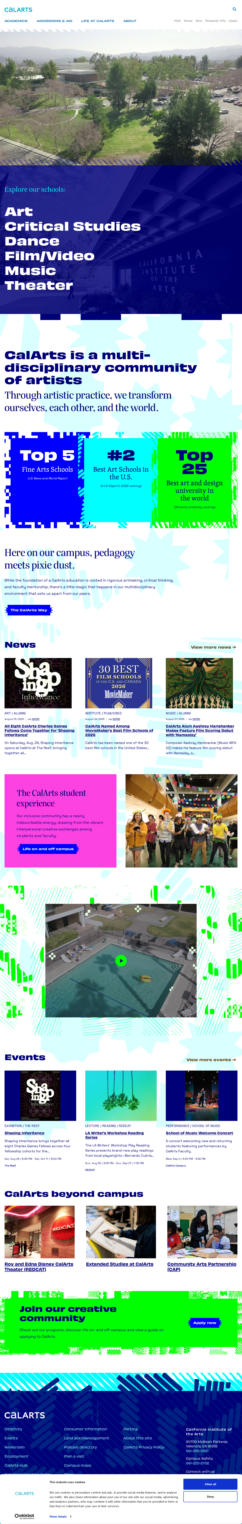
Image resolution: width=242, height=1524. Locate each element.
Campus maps (77, 1465)
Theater (39, 287)
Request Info (215, 21)
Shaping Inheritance (24, 1133)
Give (199, 21)
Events (11, 1438)
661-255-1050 (197, 1451)
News (188, 21)
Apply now (204, 1323)
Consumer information (85, 1429)
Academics (16, 21)
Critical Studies (73, 228)
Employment (17, 1456)
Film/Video (50, 257)
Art (19, 213)
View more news (211, 647)
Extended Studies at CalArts (120, 1264)
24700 (35, 719)
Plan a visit (74, 1456)
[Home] (18, 10)
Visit (177, 21)
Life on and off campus (48, 849)
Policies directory (80, 1447)
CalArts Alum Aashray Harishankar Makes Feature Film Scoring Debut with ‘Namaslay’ (200, 731)
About (130, 21)
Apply (233, 21)
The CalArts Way (29, 610)
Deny (210, 1496)
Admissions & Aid (54, 21)
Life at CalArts (97, 21)
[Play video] (121, 960)
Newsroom (15, 1447)
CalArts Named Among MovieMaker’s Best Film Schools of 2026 (119, 731)
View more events (208, 1060)
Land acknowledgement (86, 1438)
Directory (13, 1429)
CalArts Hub (16, 1465)
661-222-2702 (197, 1463)
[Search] (234, 9)
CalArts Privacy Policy (143, 1447)
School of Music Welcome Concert (199, 1133)
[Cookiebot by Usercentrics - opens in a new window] (24, 1516)
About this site (137, 1438)
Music (30, 272)
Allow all (210, 1484)
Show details (58, 1516)
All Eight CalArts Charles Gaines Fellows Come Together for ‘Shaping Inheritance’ (39, 731)
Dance (32, 242)
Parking (130, 1429)
